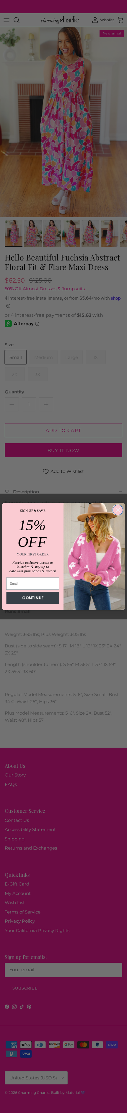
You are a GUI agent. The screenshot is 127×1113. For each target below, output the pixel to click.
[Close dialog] (118, 510)
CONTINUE (33, 598)
